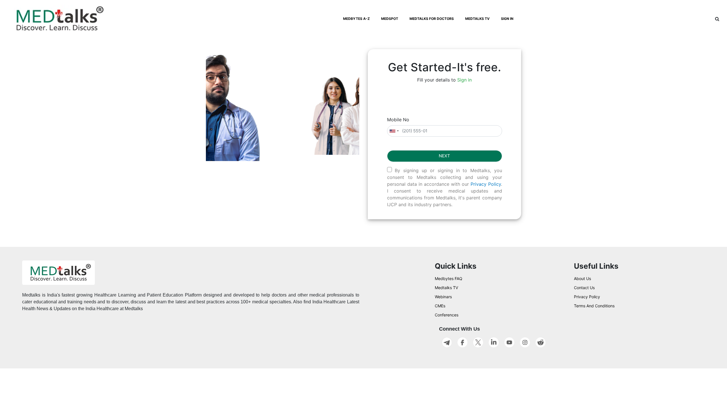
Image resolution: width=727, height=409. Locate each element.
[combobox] (393, 131)
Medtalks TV (446, 287)
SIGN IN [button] (507, 18)
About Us (582, 278)
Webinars (443, 296)
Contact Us (584, 287)
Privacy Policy (486, 184)
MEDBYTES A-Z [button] (356, 18)
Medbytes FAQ (448, 278)
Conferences (446, 314)
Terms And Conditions (594, 305)
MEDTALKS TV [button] (477, 18)
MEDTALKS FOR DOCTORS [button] (432, 18)
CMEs (440, 305)
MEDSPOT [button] (389, 18)
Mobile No (398, 119)
